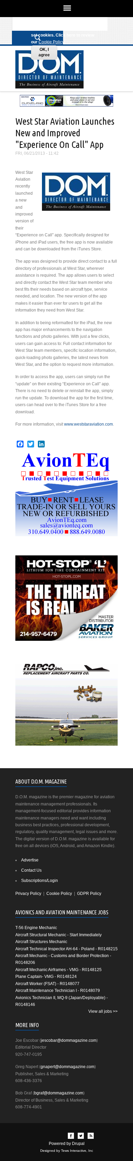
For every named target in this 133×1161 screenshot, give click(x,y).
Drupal (78, 1143)
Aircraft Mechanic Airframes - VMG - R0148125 (58, 969)
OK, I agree (44, 52)
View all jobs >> (103, 1011)
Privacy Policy (28, 893)
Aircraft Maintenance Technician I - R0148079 (57, 990)
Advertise (30, 860)
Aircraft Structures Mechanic (41, 941)
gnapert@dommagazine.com (67, 1066)
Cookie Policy (51, 42)
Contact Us (31, 870)
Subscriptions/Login (39, 880)
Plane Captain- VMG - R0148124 (46, 976)
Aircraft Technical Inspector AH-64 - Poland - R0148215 (66, 948)
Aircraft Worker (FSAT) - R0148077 (47, 983)
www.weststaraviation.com (88, 424)
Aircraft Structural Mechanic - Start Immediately (58, 934)
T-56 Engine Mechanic (36, 927)
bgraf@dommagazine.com (58, 1093)
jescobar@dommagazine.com (69, 1040)
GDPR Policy (89, 893)
